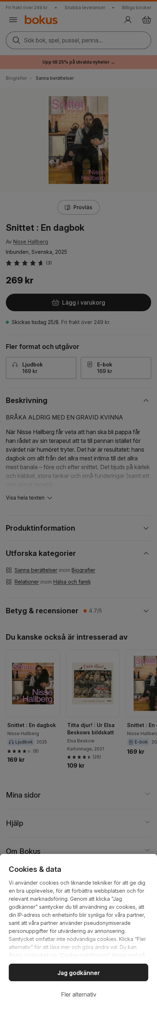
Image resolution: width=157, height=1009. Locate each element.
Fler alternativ (78, 994)
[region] (78, 931)
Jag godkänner (78, 972)
